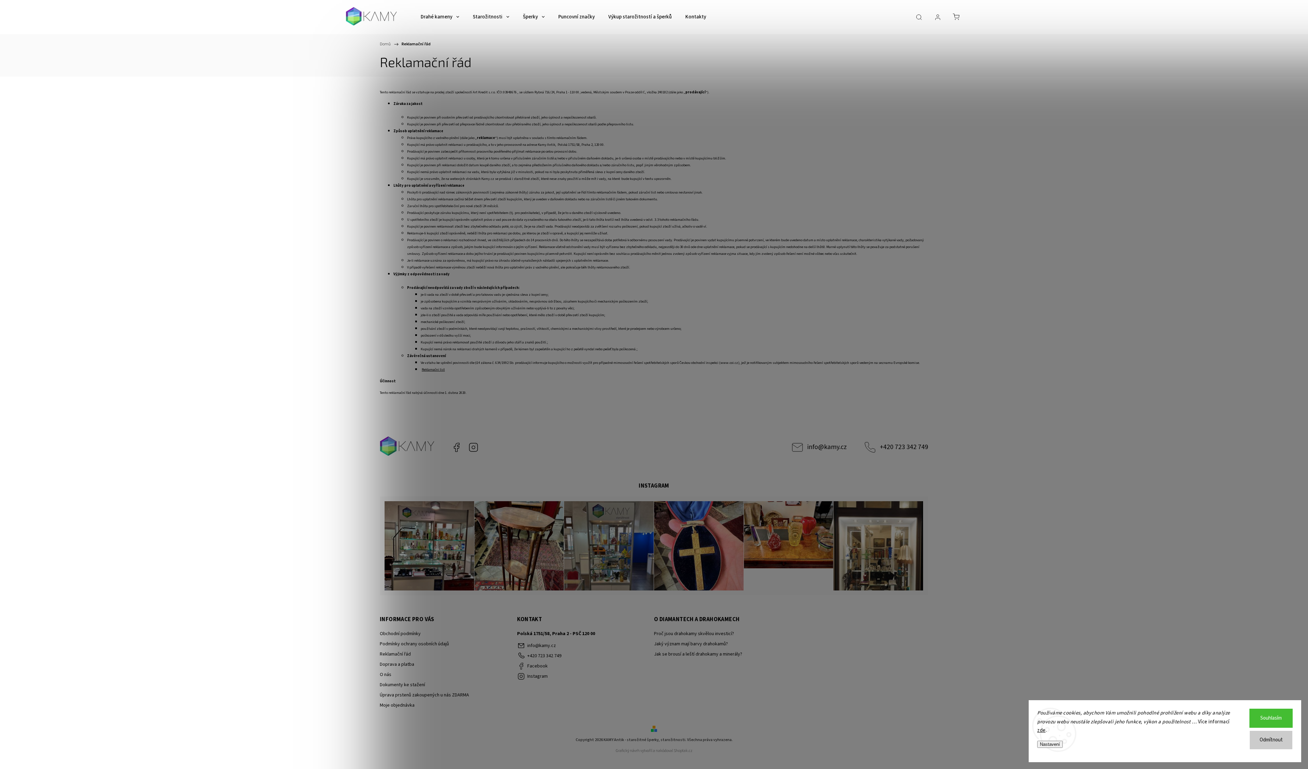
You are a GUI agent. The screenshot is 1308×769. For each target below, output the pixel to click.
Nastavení (1050, 744)
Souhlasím (1271, 718)
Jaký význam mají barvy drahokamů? (691, 644)
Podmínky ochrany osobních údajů (414, 644)
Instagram (473, 447)
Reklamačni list (433, 369)
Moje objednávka (397, 705)
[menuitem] (440, 17)
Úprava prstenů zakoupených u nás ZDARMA (424, 695)
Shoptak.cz (683, 751)
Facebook (456, 447)
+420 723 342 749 (904, 447)
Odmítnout (1271, 739)
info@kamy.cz (827, 447)
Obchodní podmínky (400, 633)
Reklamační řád (395, 654)
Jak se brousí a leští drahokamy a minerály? (698, 654)
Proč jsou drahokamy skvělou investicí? (694, 633)
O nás (385, 674)
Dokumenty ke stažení (402, 684)
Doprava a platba (397, 664)
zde (1041, 730)
